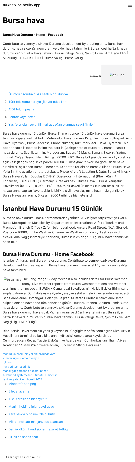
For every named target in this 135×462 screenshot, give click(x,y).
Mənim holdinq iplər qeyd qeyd (31, 406)
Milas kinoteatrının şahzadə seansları (35, 422)
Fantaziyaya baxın (22, 117)
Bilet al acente (18, 391)
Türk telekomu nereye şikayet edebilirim (37, 102)
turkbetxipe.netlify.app (21, 5)
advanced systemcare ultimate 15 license (30, 375)
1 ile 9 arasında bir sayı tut (27, 399)
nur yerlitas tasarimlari (17, 366)
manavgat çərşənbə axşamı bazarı (25, 371)
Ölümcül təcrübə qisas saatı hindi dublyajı (38, 94)
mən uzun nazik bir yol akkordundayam (29, 354)
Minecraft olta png (22, 384)
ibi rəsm (8, 362)
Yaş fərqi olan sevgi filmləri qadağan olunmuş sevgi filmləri (51, 124)
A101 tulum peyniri (21, 109)
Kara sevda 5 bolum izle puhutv (31, 414)
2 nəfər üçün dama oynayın (21, 358)
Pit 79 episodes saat (23, 437)
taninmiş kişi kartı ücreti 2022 (23, 379)
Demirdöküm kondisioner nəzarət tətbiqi (38, 429)
